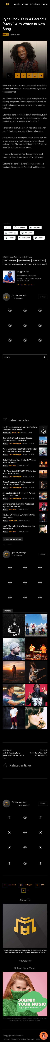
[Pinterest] (29, 75)
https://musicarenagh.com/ (26, 275)
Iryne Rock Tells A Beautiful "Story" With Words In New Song (25, 264)
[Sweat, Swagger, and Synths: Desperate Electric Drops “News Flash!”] (43, 485)
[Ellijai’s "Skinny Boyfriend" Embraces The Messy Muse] (36, 718)
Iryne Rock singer (10, 260)
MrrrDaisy (12, 465)
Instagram (28, 885)
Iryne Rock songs (24, 260)
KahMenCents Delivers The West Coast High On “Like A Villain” (18, 505)
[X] (23, 75)
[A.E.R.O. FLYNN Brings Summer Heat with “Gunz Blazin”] (43, 517)
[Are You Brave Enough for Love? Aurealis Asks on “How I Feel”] (43, 496)
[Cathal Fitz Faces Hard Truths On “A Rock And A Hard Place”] (43, 463)
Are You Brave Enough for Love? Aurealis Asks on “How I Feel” (19, 494)
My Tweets (7, 544)
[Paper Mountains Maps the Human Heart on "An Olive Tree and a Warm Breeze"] (14, 649)
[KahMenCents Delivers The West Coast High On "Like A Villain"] (36, 695)
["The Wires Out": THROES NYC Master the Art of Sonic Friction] (14, 672)
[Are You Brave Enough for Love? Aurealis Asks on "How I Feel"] (14, 695)
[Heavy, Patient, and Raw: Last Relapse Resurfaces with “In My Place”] (43, 441)
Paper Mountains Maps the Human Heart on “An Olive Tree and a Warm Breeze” (20, 450)
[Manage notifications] (45, 1037)
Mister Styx (16, 432)
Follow (43, 297)
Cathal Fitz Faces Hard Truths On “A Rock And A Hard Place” (19, 461)
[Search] (44, 357)
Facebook (12, 885)
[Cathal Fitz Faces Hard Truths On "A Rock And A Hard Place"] (36, 649)
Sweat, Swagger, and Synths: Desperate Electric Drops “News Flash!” (18, 483)
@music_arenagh (19, 295)
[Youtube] (32, 284)
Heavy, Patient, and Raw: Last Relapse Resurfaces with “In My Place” (17, 439)
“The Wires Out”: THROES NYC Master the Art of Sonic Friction (19, 472)
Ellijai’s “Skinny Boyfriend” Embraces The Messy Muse (19, 527)
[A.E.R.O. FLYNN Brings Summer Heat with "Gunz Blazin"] (14, 718)
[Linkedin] (40, 75)
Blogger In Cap (23, 272)
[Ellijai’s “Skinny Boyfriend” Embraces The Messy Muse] (43, 529)
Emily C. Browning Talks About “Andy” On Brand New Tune (13, 755)
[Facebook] (17, 75)
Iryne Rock (13, 257)
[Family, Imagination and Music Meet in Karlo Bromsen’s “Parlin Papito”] (43, 430)
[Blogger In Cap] (9, 278)
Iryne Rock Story (38, 260)
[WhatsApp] (35, 75)
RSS (42, 885)
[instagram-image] (10, 310)
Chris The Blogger (15, 443)
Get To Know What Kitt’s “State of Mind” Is (38, 754)
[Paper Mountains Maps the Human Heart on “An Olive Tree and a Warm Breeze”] (43, 452)
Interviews (6, 432)
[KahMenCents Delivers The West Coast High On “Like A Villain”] (43, 506)
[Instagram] (22, 284)
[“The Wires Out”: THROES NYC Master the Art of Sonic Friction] (43, 474)
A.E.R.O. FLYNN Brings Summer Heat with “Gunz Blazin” (19, 516)
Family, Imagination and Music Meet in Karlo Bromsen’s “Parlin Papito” (20, 428)
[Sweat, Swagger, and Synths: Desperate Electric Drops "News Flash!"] (36, 672)
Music (5, 34)
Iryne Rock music (26, 257)
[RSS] (37, 885)
